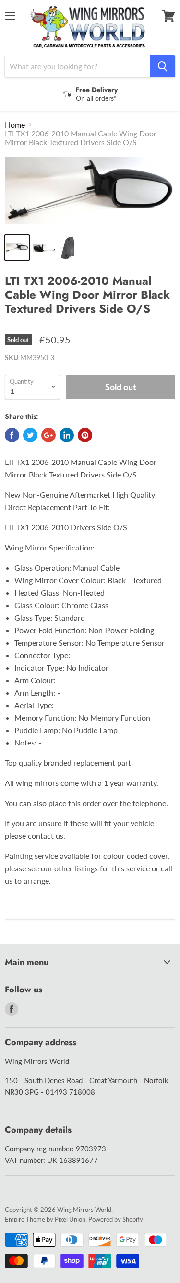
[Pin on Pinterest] (85, 435)
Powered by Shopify (115, 1219)
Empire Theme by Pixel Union (45, 1219)
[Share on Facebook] (12, 435)
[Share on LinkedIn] (67, 435)
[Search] (162, 66)
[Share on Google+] (48, 435)
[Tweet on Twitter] (30, 435)
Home (15, 125)
